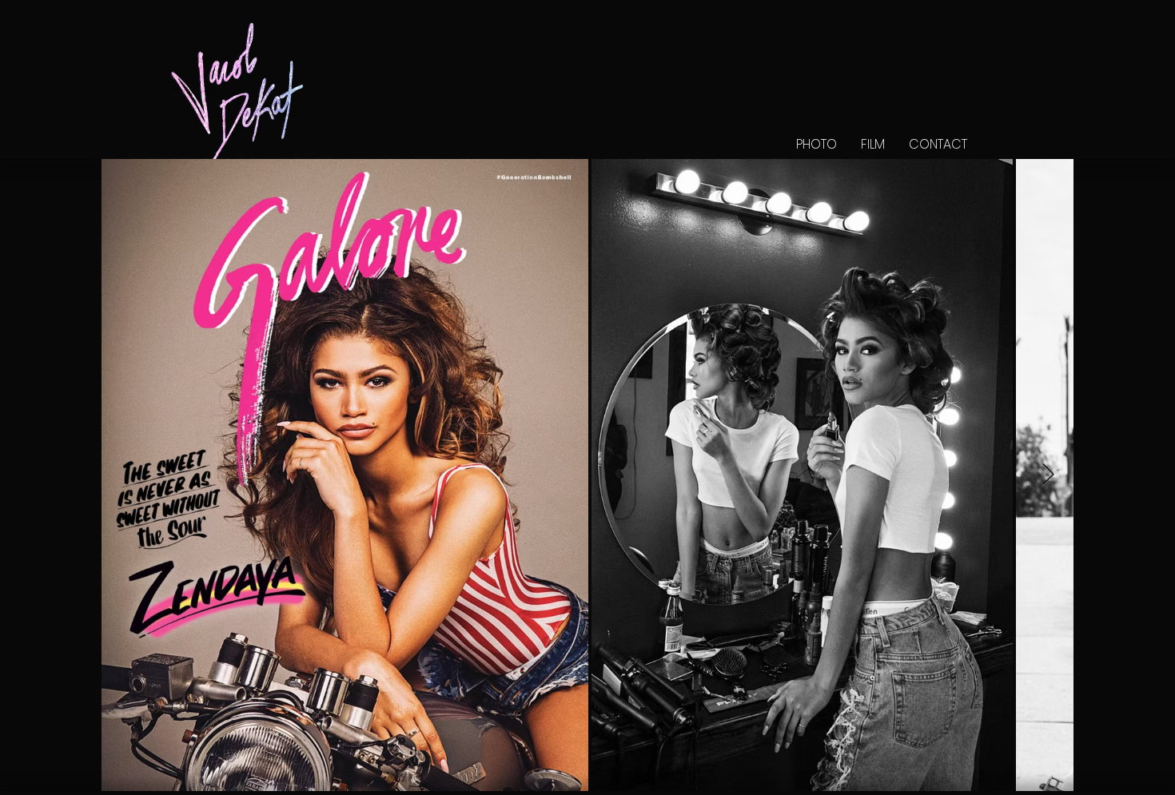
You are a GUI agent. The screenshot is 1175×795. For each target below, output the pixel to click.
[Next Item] (1048, 475)
